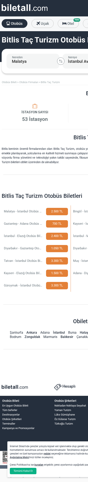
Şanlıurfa (16, 332)
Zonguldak (32, 337)
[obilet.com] (24, 11)
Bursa (72, 332)
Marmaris (50, 337)
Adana (45, 332)
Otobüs (16, 23)
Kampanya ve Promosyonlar (18, 428)
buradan (38, 464)
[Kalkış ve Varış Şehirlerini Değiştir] (60, 61)
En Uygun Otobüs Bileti (15, 405)
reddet (47, 453)
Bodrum (15, 337)
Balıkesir (67, 337)
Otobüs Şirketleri (11, 419)
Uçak (44, 23)
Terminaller (8, 423)
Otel (73, 22)
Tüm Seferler (9, 410)
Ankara (31, 332)
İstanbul (59, 332)
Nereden (17, 57)
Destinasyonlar (11, 414)
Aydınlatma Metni (19, 457)
